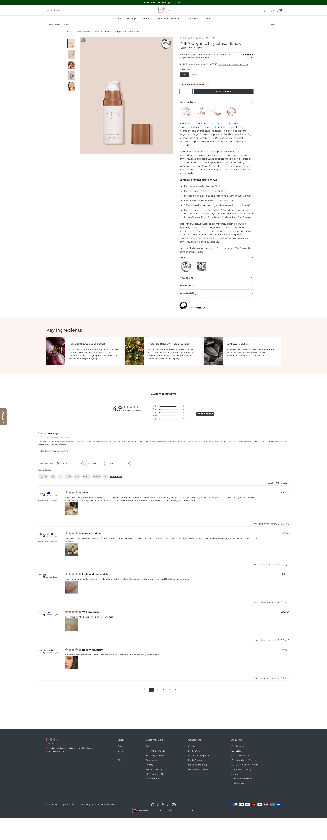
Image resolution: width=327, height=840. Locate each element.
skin (60, 476)
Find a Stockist (195, 751)
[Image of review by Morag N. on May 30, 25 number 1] (71, 508)
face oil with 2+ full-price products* (163, 2)
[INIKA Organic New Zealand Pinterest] (163, 804)
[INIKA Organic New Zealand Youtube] (174, 804)
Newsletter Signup (198, 765)
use (105, 476)
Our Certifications (240, 755)
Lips (120, 755)
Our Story (236, 751)
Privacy (149, 765)
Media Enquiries (196, 760)
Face (120, 746)
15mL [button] (194, 75)
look (77, 476)
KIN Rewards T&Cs (155, 774)
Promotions (152, 760)
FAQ (148, 746)
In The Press (237, 783)
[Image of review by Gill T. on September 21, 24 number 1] (71, 587)
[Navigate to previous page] (145, 689)
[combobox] (73, 463)
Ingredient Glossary (241, 769)
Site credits (109, 804)
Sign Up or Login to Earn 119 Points (199, 38)
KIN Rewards (56, 10)
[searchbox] (47, 463)
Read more (189, 500)
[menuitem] (118, 19)
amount (86, 476)
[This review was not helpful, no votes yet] (286, 524)
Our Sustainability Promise (245, 765)
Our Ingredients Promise (244, 760)
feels (53, 476)
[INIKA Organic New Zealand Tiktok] (168, 804)
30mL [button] (184, 75)
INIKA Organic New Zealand (68, 804)
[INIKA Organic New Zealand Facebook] (157, 804)
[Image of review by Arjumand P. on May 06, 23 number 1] (71, 662)
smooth (96, 476)
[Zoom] (83, 40)
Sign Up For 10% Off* (193, 84)
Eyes (120, 751)
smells (69, 476)
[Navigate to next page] (182, 689)
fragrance (43, 476)
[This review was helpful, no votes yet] (281, 524)
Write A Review (205, 414)
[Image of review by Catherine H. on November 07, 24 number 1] (71, 549)
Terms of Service (154, 769)
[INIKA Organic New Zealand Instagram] (152, 804)
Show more (116, 476)
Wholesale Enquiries (198, 755)
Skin (120, 760)
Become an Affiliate (198, 769)
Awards (235, 774)
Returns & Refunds (155, 751)
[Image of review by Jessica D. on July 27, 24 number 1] (71, 624)
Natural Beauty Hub (241, 778)
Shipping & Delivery (156, 755)
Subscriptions (153, 778)
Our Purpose (237, 746)
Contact (192, 746)
